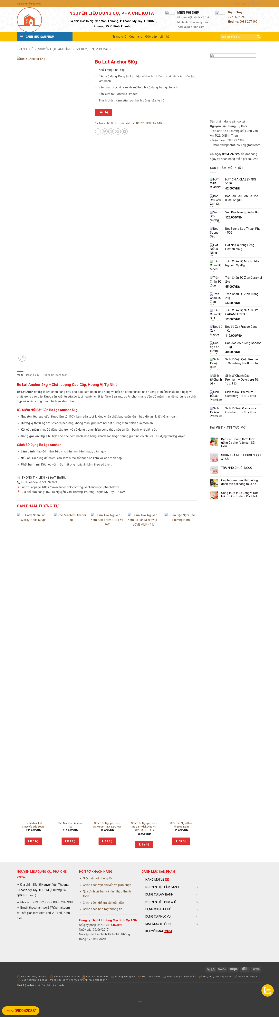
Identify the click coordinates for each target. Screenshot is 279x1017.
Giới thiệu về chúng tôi (97, 878)
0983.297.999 (231, 154)
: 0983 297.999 (242, 21)
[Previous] (17, 684)
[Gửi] (258, 37)
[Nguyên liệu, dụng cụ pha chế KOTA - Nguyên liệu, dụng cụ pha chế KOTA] (37, 19)
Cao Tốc (46, 985)
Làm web (58, 985)
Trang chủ (119, 36)
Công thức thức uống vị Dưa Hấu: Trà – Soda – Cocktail (240, 494)
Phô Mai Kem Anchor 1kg (70, 825)
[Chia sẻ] (25, 994)
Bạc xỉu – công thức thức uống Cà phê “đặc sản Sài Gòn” (238, 443)
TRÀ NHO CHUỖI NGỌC (236, 468)
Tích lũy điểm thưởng (29, 3)
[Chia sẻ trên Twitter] (105, 131)
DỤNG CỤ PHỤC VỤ (158, 916)
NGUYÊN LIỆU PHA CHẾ (160, 902)
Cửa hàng (135, 36)
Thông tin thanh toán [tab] (55, 374)
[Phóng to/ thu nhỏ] (3, 994)
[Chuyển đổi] (197, 887)
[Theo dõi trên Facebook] (249, 3)
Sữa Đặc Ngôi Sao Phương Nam (181, 825)
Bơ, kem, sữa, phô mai (92, 49)
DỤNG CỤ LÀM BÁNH (159, 894)
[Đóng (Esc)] (36, 994)
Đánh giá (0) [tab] (33, 374)
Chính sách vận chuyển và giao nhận (107, 885)
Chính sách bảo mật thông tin (102, 909)
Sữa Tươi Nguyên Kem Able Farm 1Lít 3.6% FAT (107, 825)
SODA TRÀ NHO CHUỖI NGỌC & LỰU (241, 456)
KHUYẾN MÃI (154, 931)
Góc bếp (151, 36)
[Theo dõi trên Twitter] (257, 3)
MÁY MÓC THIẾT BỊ (158, 924)
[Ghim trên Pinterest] (118, 131)
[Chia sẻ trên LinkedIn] (125, 131)
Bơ (115, 49)
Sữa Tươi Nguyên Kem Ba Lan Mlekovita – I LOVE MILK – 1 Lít (144, 827)
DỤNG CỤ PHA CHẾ (158, 909)
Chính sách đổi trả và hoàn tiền (103, 902)
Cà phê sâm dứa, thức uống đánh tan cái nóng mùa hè (239, 482)
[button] (240, 3)
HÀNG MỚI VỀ (154, 879)
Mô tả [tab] (20, 374)
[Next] (197, 684)
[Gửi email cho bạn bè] (111, 131)
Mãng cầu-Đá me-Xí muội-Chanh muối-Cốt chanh (78, 980)
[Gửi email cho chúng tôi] (260, 3)
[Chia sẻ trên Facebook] (98, 131)
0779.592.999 (237, 17)
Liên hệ (165, 36)
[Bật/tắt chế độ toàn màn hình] (14, 994)
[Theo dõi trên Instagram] (253, 3)
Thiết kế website (26, 985)
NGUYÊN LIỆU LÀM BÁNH (54, 49)
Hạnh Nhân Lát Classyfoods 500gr (33, 825)
